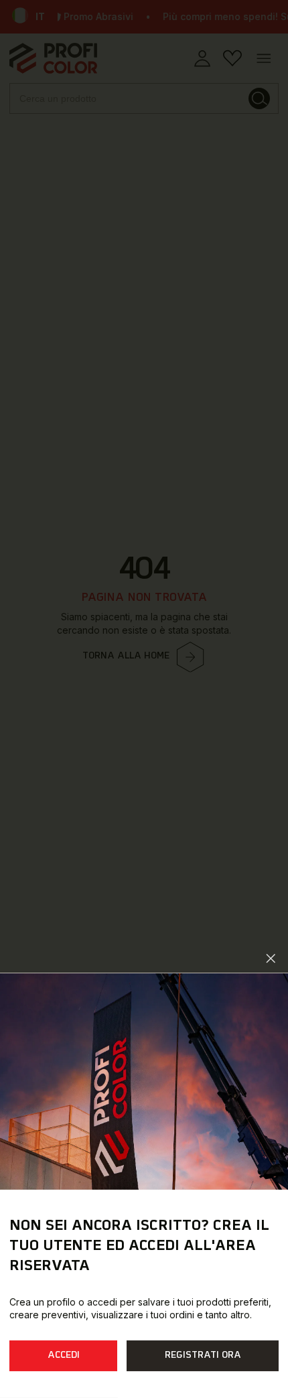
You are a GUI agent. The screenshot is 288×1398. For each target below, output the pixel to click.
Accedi (64, 1355)
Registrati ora (203, 1355)
